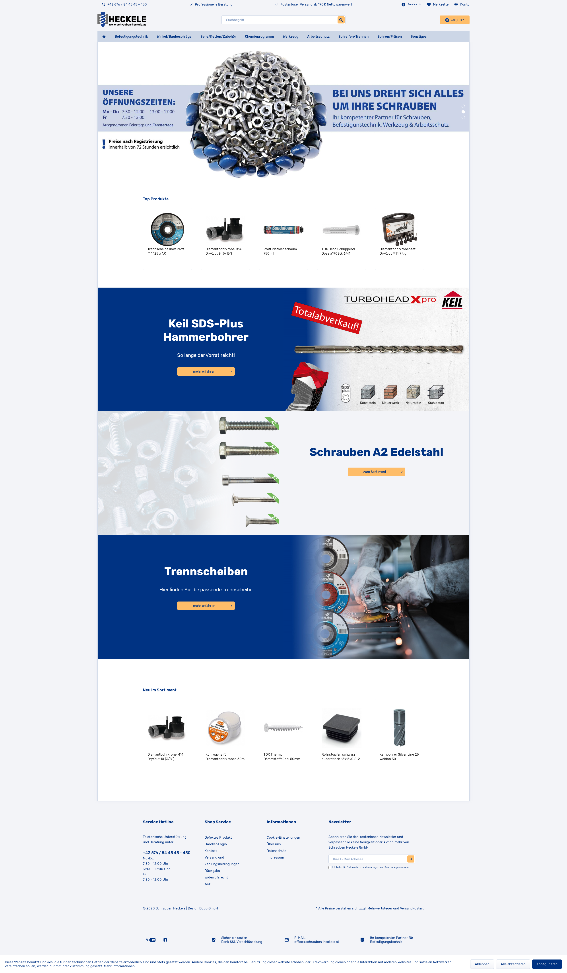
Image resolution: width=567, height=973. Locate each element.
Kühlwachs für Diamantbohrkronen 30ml (168, 756)
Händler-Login (216, 844)
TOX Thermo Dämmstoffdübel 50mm (224, 756)
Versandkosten (411, 908)
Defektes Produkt (218, 838)
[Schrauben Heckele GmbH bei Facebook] (165, 939)
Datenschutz (276, 851)
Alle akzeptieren (513, 964)
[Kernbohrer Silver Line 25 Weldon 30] (342, 728)
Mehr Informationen (119, 966)
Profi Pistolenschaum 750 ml (222, 251)
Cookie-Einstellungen (283, 838)
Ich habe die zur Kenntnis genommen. (370, 867)
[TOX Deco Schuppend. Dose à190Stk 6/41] (284, 230)
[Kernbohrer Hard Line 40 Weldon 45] (400, 728)
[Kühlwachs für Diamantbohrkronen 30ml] (168, 728)
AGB (208, 884)
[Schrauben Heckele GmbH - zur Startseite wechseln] (121, 20)
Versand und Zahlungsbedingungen (222, 860)
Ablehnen (482, 964)
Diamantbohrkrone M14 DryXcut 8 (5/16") (166, 251)
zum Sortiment (374, 472)
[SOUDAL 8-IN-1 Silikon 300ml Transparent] (400, 230)
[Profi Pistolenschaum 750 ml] (226, 230)
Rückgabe (212, 871)
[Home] (103, 36)
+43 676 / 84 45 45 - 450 (127, 4)
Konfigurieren (547, 964)
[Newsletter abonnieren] (410, 859)
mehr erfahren (204, 371)
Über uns (274, 844)
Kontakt (211, 851)
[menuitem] (411, 4)
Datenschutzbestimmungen (363, 867)
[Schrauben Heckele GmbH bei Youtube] (151, 939)
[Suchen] (341, 19)
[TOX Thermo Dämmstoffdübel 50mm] (226, 728)
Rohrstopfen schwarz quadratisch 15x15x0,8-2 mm (283, 756)
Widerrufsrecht (216, 877)
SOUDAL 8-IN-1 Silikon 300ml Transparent (397, 251)
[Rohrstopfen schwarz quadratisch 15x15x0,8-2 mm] (284, 728)
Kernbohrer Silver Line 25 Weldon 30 (341, 756)
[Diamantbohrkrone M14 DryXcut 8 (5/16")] (168, 230)
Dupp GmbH (208, 908)
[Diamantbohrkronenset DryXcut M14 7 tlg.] (342, 230)
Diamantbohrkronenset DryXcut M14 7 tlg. (340, 251)
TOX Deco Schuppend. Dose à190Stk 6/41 (281, 251)
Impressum (275, 857)
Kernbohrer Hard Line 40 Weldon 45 (399, 756)
